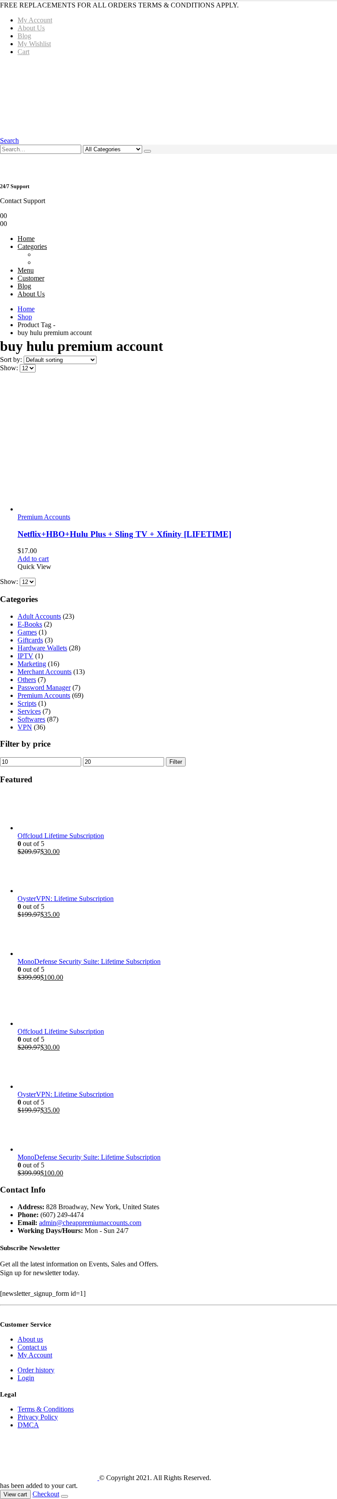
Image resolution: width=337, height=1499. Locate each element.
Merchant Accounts (45, 671)
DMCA (28, 1425)
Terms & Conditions (46, 1409)
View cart (15, 1494)
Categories (32, 246)
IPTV (25, 656)
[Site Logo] (133, 95)
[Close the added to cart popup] (64, 1496)
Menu (26, 270)
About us (30, 1339)
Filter (175, 762)
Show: (10, 368)
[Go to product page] (177, 446)
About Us (31, 28)
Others (27, 679)
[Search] (147, 151)
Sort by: (12, 359)
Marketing (32, 663)
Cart (23, 51)
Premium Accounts (44, 517)
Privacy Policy (38, 1417)
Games (27, 632)
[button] (9, 140)
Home (26, 238)
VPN (25, 727)
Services (29, 711)
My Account (35, 20)
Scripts (27, 703)
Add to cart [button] (33, 558)
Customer (31, 278)
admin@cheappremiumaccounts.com (90, 1222)
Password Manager (44, 687)
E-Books (30, 624)
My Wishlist (34, 43)
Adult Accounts (39, 616)
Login (26, 1378)
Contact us (32, 1347)
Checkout (45, 1494)
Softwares (31, 719)
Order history (36, 1370)
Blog (24, 36)
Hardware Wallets (42, 648)
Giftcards (30, 640)
